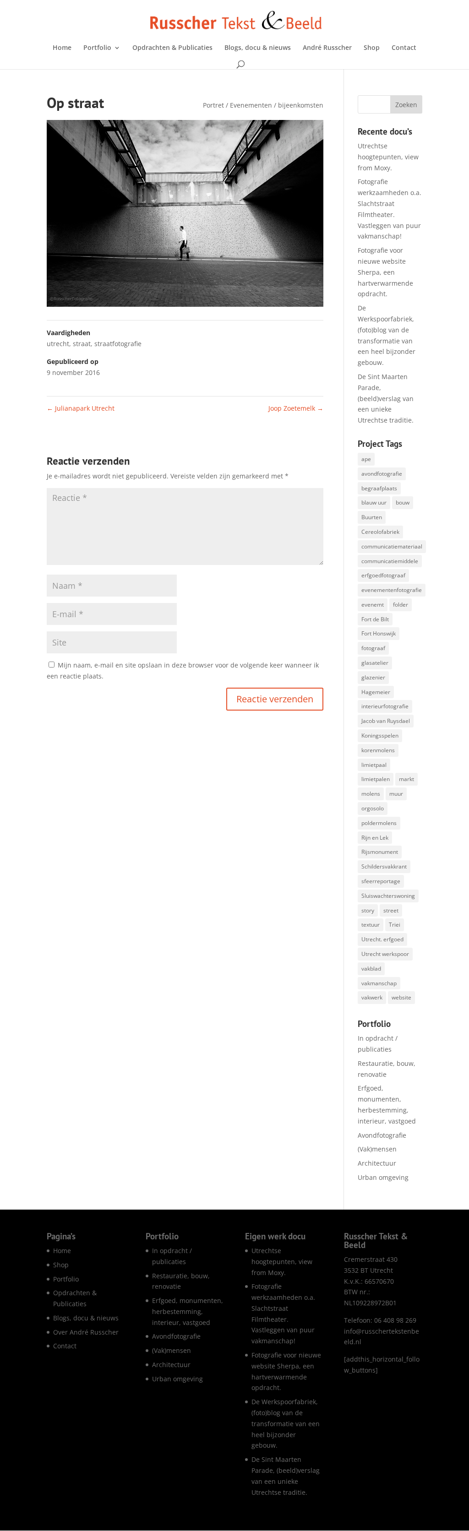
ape (366, 459)
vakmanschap (379, 983)
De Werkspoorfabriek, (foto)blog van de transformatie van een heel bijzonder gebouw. (285, 1423)
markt (406, 779)
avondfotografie (381, 474)
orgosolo (372, 808)
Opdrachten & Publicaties (172, 48)
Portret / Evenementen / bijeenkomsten (263, 105)
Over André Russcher (86, 1332)
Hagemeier (375, 692)
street (390, 910)
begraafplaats (379, 488)
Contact (404, 48)
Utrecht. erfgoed (382, 939)
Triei (394, 924)
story (367, 910)
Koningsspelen (379, 735)
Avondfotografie (382, 1135)
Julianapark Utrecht (81, 408)
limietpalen (375, 779)
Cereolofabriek (380, 532)
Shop (372, 48)
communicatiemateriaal (391, 546)
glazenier (373, 677)
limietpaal (374, 765)
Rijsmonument (379, 852)
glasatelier (374, 663)
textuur (370, 924)
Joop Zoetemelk (295, 408)
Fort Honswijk (378, 633)
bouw (402, 502)
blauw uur (374, 502)
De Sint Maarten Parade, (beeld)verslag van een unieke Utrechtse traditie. (386, 398)
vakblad (371, 968)
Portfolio (97, 48)
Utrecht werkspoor (385, 954)
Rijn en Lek (374, 838)
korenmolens (378, 750)
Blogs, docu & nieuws (257, 48)
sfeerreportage (380, 881)
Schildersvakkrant (384, 866)
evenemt (372, 604)
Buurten (371, 517)
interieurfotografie (385, 706)
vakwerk (371, 997)
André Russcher (327, 48)
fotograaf (373, 648)
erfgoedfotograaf (383, 575)
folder (400, 604)
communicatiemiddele (389, 561)
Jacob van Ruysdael (385, 721)
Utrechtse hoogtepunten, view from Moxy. (388, 156)
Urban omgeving (383, 1177)
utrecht (58, 343)
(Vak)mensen (377, 1149)
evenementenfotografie (391, 590)
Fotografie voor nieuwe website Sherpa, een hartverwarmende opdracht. (385, 272)
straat (82, 343)
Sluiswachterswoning (388, 896)
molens (370, 794)
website (401, 997)
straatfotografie (118, 343)
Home (62, 48)
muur (396, 794)
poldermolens (379, 823)
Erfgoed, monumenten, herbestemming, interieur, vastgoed (187, 1311)
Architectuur (377, 1163)
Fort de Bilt (375, 619)
